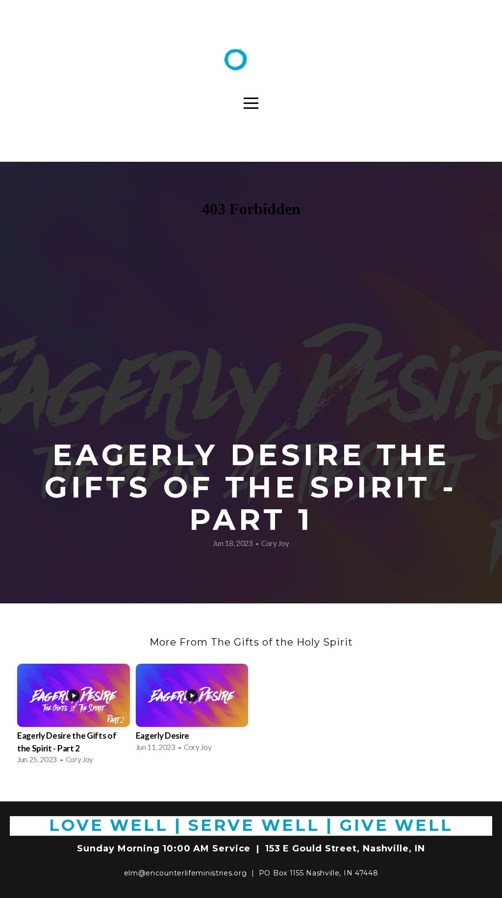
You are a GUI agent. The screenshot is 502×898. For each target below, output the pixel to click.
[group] (73, 717)
